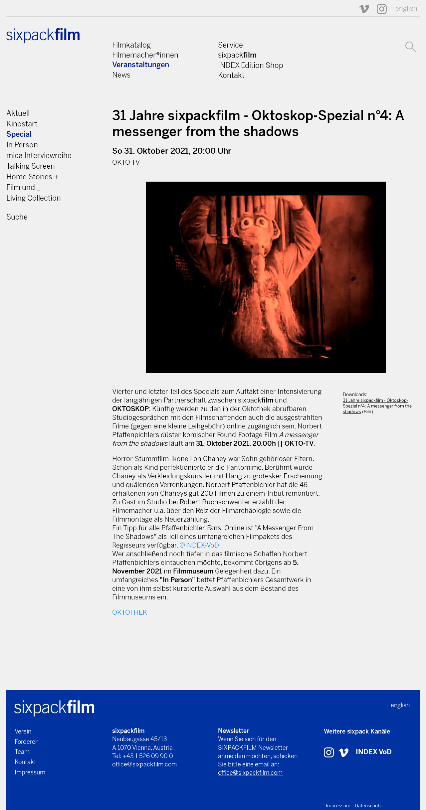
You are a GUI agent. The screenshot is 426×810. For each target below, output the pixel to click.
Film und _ (23, 187)
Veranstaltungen (140, 64)
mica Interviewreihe (39, 155)
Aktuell (18, 113)
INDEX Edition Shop (250, 65)
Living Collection (33, 198)
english (406, 8)
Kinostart (22, 123)
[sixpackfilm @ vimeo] (343, 752)
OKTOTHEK (129, 612)
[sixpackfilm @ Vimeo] (361, 8)
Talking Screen (30, 166)
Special (19, 134)
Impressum (30, 772)
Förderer (26, 741)
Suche (17, 217)
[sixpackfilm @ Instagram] (379, 8)
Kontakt (231, 75)
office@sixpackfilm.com (144, 764)
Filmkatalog (131, 45)
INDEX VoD (374, 752)
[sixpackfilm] (54, 708)
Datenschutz (368, 806)
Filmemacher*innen (145, 55)
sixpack (237, 55)
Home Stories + (32, 176)
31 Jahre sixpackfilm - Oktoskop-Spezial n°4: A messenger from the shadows (377, 406)
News (121, 75)
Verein (23, 731)
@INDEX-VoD (199, 545)
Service (230, 45)
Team (22, 751)
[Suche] (410, 46)
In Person (22, 144)
